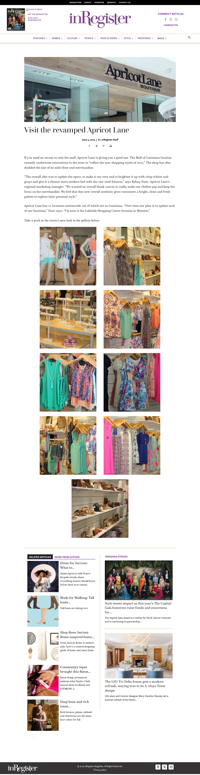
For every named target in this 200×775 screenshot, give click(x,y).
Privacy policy (100, 769)
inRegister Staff (110, 139)
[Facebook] (165, 19)
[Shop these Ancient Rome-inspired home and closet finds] (43, 645)
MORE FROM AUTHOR (67, 557)
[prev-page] (29, 736)
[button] (189, 37)
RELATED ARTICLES (40, 557)
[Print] (111, 146)
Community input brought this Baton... (75, 669)
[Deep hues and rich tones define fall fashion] (43, 715)
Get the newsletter (38, 14)
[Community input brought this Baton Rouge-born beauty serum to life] (43, 680)
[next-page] (34, 736)
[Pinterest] (103, 146)
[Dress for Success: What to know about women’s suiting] (43, 576)
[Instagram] (176, 19)
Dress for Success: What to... (74, 565)
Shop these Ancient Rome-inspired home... (77, 634)
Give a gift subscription (34, 19)
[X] (96, 146)
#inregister (171, 25)
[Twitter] (170, 19)
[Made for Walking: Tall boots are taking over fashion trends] (43, 611)
